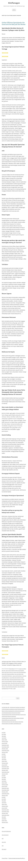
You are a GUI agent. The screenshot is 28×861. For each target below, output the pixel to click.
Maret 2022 (4, 820)
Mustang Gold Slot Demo (15, 679)
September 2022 (5, 815)
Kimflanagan (14, 3)
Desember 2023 (5, 788)
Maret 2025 (4, 761)
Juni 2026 (4, 734)
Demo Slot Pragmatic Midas (8, 674)
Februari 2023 (5, 806)
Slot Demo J (10, 685)
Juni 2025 (4, 756)
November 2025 (5, 747)
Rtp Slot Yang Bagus (17, 681)
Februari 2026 (5, 741)
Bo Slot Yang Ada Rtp (19, 670)
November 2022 (5, 811)
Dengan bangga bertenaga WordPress (17, 858)
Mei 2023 (4, 800)
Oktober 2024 (5, 770)
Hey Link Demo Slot (18, 674)
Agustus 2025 (5, 752)
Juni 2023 (4, 799)
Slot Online (11, 668)
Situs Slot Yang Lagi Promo (17, 683)
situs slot (4, 842)
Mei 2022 (4, 817)
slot (2, 838)
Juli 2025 (3, 754)
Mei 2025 (4, 757)
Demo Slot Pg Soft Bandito (20, 672)
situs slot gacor (5, 835)
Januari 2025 (4, 765)
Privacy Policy (4, 858)
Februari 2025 (5, 763)
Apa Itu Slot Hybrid (10, 670)
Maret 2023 (4, 804)
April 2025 (4, 759)
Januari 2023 (4, 808)
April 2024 (4, 781)
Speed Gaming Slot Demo (11, 686)
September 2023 (5, 793)
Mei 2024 (4, 779)
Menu (14, 9)
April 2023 (4, 802)
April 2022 (4, 818)
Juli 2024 (3, 775)
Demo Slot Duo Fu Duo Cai (8, 672)
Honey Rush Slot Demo (7, 676)
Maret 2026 (4, 739)
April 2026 (4, 738)
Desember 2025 (5, 745)
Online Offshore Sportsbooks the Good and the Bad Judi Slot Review (13, 23)
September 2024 (5, 772)
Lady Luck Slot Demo (17, 676)
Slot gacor (4, 849)
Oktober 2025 (5, 748)
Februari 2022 (5, 822)
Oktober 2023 (5, 791)
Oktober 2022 (5, 813)
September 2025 (5, 750)
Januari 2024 (4, 786)
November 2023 (5, 790)
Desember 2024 (5, 766)
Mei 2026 (4, 736)
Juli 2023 (3, 797)
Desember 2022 (5, 809)
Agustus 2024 (5, 773)
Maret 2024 (4, 782)
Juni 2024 (4, 777)
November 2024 (5, 768)
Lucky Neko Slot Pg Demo (15, 677)
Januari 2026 (4, 743)
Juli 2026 (3, 732)
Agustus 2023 (5, 795)
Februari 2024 (5, 784)
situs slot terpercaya (6, 831)
